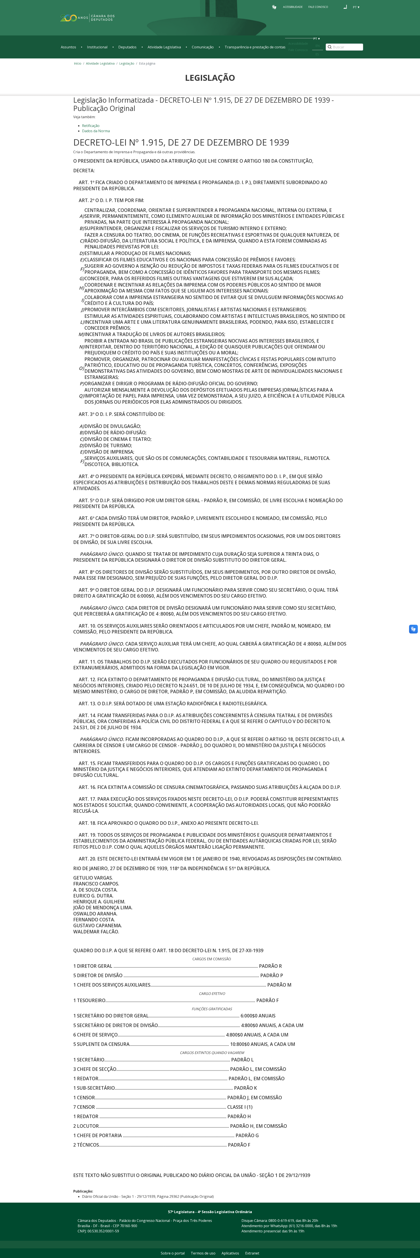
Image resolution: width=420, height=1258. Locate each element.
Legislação (126, 63)
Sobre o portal (173, 1253)
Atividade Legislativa (164, 47)
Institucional (97, 47)
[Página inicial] (87, 18)
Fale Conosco (318, 7)
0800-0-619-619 (281, 1220)
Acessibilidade (293, 7)
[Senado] (345, 7)
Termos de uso (203, 1253)
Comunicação (203, 47)
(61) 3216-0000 (301, 1225)
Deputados (127, 47)
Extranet (252, 1253)
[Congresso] (337, 7)
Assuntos (68, 47)
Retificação (91, 125)
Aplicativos (230, 1253)
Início (77, 63)
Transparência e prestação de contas (255, 47)
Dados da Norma (96, 130)
